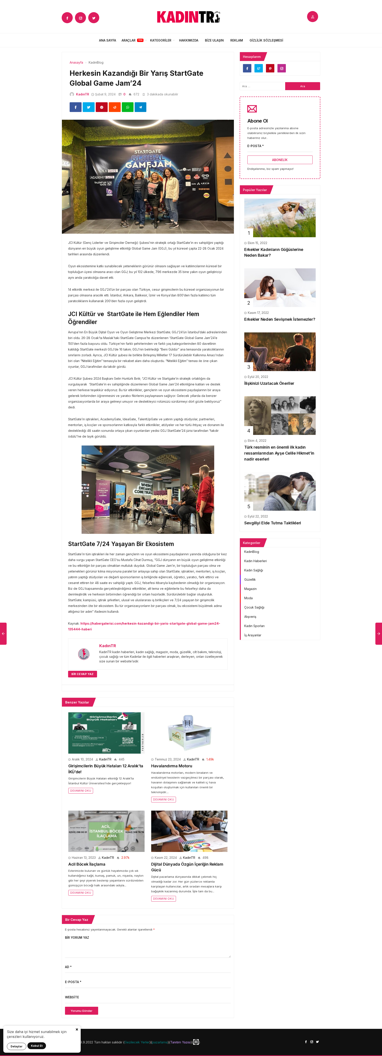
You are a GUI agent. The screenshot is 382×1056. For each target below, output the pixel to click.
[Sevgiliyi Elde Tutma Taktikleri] (280, 491)
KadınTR (82, 94)
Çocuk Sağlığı (254, 607)
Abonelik (280, 160)
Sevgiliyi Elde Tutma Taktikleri (272, 523)
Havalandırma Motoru (171, 766)
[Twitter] (93, 17)
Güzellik (250, 579)
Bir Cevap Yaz (82, 674)
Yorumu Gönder (81, 1010)
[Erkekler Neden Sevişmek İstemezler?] (280, 287)
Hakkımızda (188, 40)
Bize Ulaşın (214, 40)
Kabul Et (36, 1045)
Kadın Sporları (254, 626)
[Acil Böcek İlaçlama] (106, 831)
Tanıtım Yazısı (180, 1042)
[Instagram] (80, 17)
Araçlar (129, 40)
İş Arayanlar (252, 635)
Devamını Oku (80, 790)
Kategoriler (160, 40)
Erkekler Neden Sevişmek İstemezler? (279, 319)
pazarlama (160, 1042)
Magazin (250, 589)
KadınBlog (251, 552)
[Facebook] (67, 17)
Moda (248, 598)
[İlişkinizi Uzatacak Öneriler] (280, 351)
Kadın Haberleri (255, 561)
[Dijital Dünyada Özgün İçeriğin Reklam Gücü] (189, 831)
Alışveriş (250, 616)
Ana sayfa (107, 40)
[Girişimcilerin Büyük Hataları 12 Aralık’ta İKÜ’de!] (106, 733)
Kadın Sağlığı (253, 570)
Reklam (236, 40)
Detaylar (17, 1046)
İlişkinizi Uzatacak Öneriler (269, 383)
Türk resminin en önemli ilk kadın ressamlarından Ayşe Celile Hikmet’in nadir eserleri (279, 453)
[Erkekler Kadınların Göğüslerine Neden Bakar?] (280, 217)
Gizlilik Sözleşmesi (266, 40)
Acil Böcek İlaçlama (86, 864)
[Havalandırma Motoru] (189, 733)
